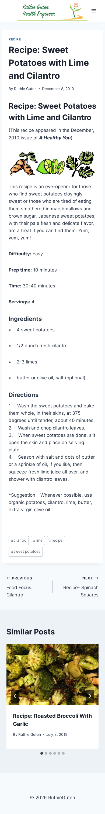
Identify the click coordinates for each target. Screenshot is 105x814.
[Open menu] (94, 10)
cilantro (18, 540)
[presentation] (52, 674)
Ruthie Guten (25, 89)
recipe (55, 540)
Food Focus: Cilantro (19, 586)
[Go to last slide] (15, 696)
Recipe (15, 39)
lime (38, 540)
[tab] (41, 753)
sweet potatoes (25, 551)
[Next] (90, 696)
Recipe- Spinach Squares (81, 586)
